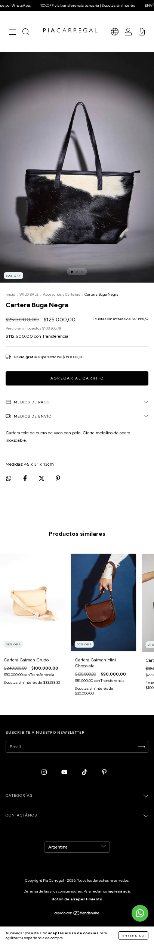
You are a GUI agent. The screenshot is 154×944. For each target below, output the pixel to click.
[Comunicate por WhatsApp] (140, 913)
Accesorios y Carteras (61, 294)
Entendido (133, 935)
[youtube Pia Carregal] (65, 772)
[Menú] (12, 32)
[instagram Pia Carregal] (44, 772)
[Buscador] (26, 32)
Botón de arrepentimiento (77, 899)
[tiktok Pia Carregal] (85, 772)
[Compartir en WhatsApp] (9, 478)
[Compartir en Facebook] (25, 478)
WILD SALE (28, 294)
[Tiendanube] (77, 914)
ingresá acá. (119, 891)
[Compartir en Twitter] (42, 478)
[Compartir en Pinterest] (58, 478)
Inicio (10, 294)
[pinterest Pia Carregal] (104, 772)
